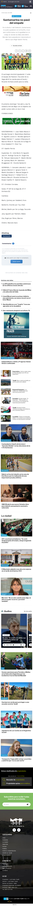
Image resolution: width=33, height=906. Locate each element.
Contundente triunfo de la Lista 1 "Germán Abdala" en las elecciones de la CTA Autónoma (16, 445)
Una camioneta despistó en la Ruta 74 (16, 310)
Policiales (5, 840)
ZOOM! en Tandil (7, 853)
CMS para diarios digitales (16, 902)
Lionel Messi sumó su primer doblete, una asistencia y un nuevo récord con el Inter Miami (16, 298)
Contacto (5, 870)
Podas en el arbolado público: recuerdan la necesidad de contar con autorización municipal (21, 418)
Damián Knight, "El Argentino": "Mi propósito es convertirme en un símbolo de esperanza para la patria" (20, 400)
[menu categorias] (31, 6)
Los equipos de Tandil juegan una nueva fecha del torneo (20, 391)
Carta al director (7, 866)
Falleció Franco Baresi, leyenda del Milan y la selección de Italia (17, 291)
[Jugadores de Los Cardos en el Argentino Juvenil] (16, 719)
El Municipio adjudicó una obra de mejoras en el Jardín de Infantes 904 (16, 570)
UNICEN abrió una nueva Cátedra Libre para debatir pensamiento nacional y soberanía (15, 506)
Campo (4, 846)
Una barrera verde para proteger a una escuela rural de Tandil (15, 703)
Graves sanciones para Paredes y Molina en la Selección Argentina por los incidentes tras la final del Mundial (16, 673)
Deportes (5, 844)
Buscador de (15, 780)
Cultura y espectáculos (9, 850)
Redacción (5, 864)
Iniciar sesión (16, 261)
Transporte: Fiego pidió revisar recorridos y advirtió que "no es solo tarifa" (16, 760)
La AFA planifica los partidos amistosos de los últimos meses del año (17, 284)
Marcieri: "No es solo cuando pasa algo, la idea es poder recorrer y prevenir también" (16, 599)
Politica (4, 848)
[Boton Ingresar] (30, 1)
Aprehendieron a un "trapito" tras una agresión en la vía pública (16, 305)
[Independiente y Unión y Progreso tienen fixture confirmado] (16, 350)
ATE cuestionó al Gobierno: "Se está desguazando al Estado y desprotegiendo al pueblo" (16, 540)
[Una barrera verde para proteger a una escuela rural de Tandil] (16, 691)
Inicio (3, 837)
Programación (6, 855)
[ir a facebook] (14, 830)
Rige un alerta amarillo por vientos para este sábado (21, 381)
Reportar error (6, 868)
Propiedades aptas (18, 783)
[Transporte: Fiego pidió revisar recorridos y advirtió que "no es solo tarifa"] (16, 747)
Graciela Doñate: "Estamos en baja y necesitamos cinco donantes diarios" (21, 409)
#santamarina (7, 236)
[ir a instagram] (19, 830)
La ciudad (5, 842)
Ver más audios (28, 611)
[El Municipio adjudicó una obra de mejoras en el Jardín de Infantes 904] (16, 558)
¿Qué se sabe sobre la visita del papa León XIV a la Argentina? (21, 373)
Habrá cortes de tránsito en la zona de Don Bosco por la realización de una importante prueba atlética (15, 476)
